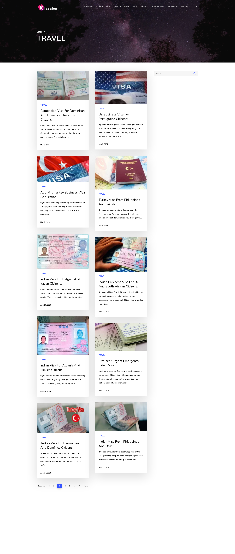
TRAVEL (43, 105)
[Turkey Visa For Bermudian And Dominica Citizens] (63, 440)
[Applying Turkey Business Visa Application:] (63, 192)
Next (86, 486)
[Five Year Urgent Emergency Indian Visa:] (121, 359)
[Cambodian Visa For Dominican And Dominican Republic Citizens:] (63, 110)
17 (79, 486)
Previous (41, 486)
